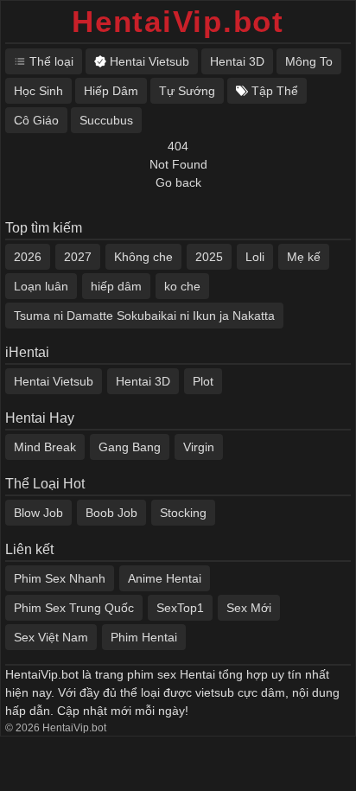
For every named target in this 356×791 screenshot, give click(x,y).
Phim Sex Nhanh (59, 578)
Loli (254, 257)
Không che (143, 257)
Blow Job (38, 513)
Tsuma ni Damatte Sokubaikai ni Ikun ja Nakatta (144, 315)
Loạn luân (41, 286)
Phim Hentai (144, 637)
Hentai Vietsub (53, 381)
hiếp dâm (116, 286)
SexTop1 (180, 608)
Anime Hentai (164, 578)
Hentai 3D (143, 381)
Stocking (183, 513)
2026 (27, 257)
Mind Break (45, 447)
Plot (203, 381)
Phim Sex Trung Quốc (74, 608)
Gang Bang (130, 447)
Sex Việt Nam (51, 637)
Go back (178, 182)
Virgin (198, 447)
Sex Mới (248, 608)
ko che (182, 286)
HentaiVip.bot (178, 21)
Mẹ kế (304, 257)
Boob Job (111, 513)
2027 (78, 257)
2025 (209, 257)
